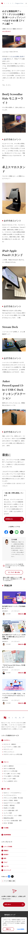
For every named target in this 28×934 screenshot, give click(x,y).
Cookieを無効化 (20, 929)
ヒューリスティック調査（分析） (13, 746)
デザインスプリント (9, 751)
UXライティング (8, 749)
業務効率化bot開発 (8, 818)
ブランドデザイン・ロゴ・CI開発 (13, 815)
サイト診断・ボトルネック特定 (12, 773)
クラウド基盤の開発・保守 (11, 810)
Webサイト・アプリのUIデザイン (12, 792)
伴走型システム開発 (9, 808)
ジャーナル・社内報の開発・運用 (13, 820)
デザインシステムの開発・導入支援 (13, 798)
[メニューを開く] (26, 3)
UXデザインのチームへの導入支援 (13, 754)
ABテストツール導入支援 (10, 771)
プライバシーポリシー (10, 921)
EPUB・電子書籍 (8, 823)
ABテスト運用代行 (9, 766)
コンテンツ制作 (8, 813)
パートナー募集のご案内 (9, 881)
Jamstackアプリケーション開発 (12, 803)
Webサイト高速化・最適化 (11, 800)
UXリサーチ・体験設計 (10, 744)
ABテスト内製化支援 (9, 768)
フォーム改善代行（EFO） (11, 781)
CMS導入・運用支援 (9, 805)
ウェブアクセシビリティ (10, 795)
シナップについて (6, 31)
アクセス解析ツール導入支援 (11, 776)
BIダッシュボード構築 (10, 778)
